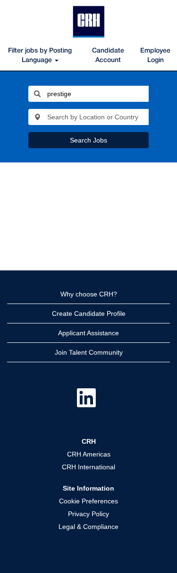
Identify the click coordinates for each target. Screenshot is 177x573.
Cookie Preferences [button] (88, 501)
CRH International (88, 467)
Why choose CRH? (88, 294)
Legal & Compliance (88, 526)
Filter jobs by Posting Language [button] (40, 55)
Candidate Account (108, 55)
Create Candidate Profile (89, 313)
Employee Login (155, 55)
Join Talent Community (89, 352)
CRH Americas (88, 454)
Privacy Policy (88, 514)
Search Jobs (88, 140)
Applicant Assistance (88, 333)
